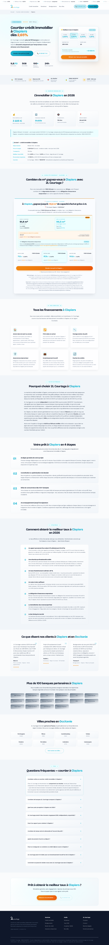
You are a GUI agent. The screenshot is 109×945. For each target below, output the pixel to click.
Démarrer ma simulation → (47, 897)
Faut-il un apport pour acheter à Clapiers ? (40, 823)
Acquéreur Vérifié (68, 926)
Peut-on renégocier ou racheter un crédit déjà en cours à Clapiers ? (48, 847)
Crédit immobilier (33, 6)
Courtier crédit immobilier (22, 12)
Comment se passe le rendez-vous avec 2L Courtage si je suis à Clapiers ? (50, 862)
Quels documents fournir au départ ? (39, 839)
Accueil (12, 12)
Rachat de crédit (49, 926)
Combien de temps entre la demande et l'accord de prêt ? (45, 831)
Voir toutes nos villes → (54, 750)
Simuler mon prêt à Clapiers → (54, 268)
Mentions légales (87, 926)
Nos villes (61, 6)
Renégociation (53, 6)
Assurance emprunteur (51, 929)
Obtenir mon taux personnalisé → (78, 57)
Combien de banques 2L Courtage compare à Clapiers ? (45, 799)
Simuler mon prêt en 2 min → (22, 53)
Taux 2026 (66, 923)
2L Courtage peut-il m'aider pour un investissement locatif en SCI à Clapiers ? (51, 855)
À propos (85, 920)
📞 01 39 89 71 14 (80, 6)
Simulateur (44, 6)
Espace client (93, 6)
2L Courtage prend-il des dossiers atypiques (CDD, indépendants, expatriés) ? (51, 815)
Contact (85, 923)
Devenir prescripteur (88, 929)
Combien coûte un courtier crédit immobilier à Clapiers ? (45, 779)
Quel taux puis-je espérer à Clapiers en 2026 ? (41, 807)
